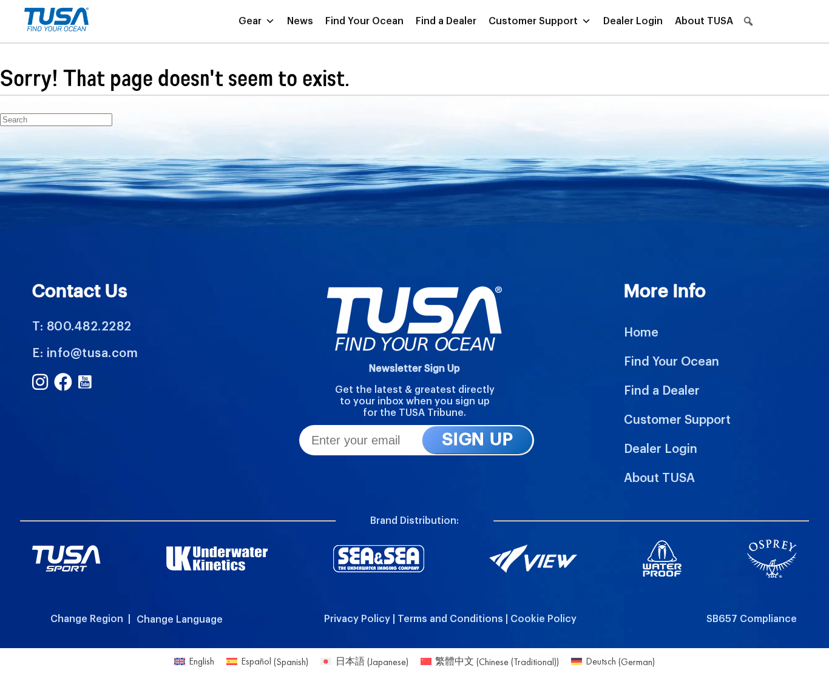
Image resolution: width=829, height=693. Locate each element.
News (300, 21)
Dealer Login (633, 21)
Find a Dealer (446, 21)
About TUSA (704, 21)
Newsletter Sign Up (414, 368)
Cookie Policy (543, 619)
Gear (250, 21)
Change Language (180, 619)
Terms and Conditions (450, 619)
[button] (748, 21)
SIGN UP (477, 439)
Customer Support (533, 21)
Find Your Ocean (364, 21)
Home (641, 333)
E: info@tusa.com (85, 353)
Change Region (86, 619)
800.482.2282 (89, 327)
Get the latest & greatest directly (415, 390)
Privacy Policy (357, 619)
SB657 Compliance (751, 619)
